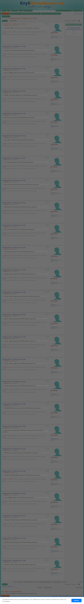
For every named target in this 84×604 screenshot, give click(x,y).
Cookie (30, 599)
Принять (76, 600)
